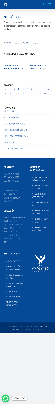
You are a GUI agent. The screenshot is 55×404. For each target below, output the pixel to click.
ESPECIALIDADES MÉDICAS (16, 130)
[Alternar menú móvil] (49, 4)
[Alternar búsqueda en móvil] (44, 4)
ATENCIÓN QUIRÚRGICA (15, 124)
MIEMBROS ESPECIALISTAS (16, 136)
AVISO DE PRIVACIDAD (14, 148)
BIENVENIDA (10, 111)
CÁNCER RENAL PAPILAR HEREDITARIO (14, 67)
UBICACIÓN (10, 142)
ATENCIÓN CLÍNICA (13, 117)
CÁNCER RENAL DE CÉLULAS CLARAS (37, 67)
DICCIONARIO (27, 43)
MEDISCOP (9, 43)
